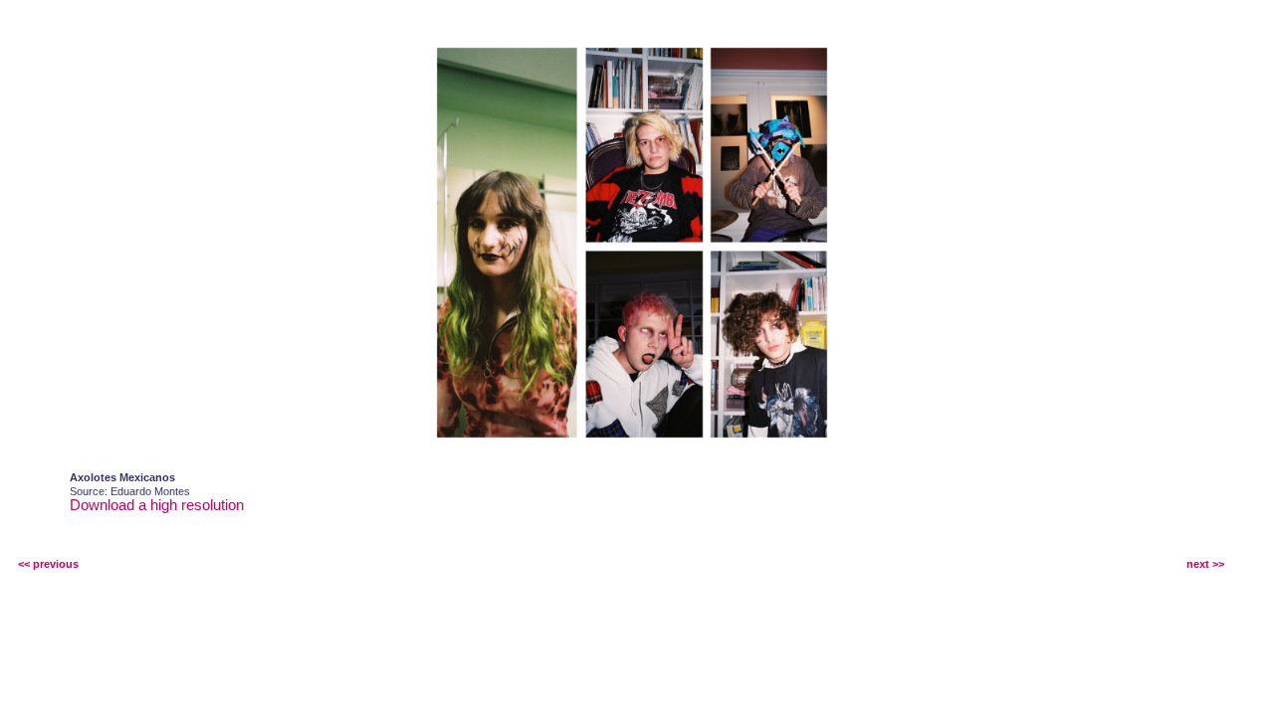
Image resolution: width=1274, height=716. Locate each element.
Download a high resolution (157, 504)
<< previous (48, 564)
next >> (1205, 564)
